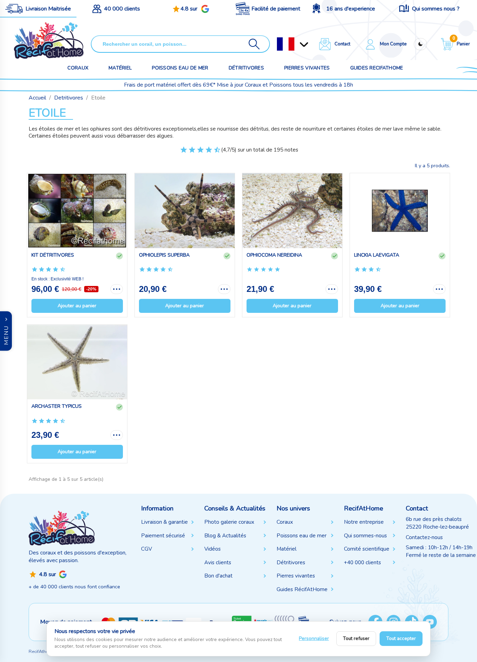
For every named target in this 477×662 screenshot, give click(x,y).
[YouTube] (430, 622)
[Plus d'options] (116, 289)
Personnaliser (314, 638)
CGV (146, 548)
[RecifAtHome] (62, 528)
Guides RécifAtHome (302, 589)
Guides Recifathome (376, 68)
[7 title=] (205, 152)
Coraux (77, 68)
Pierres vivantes (307, 68)
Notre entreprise (364, 521)
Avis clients (217, 562)
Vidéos (212, 548)
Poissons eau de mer (180, 68)
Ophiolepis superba (164, 255)
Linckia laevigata (376, 255)
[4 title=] (270, 269)
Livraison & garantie (164, 521)
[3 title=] (189, 152)
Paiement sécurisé (163, 535)
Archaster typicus (56, 406)
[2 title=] (256, 269)
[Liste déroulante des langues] (285, 44)
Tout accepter (401, 638)
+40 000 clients (362, 562)
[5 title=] (197, 152)
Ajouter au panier (77, 305)
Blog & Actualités (225, 535)
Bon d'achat (218, 575)
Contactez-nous (424, 537)
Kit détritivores (52, 255)
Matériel (120, 68)
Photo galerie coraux (229, 521)
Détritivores (246, 68)
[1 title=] (180, 152)
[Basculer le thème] (420, 44)
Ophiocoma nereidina (274, 255)
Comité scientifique (366, 548)
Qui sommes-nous (365, 535)
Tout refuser (356, 638)
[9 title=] (214, 152)
